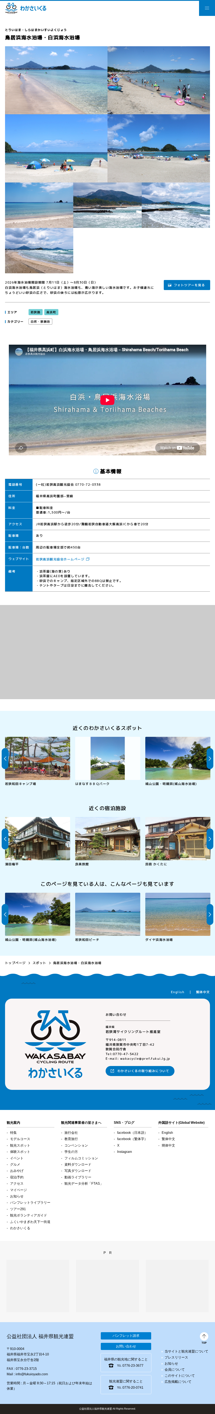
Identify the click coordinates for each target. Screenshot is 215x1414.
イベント (17, 1158)
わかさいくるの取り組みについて (143, 1071)
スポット (39, 963)
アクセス (17, 1183)
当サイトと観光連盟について (186, 1351)
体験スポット (20, 1151)
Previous (5, 758)
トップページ (15, 963)
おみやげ (17, 1171)
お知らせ (17, 1196)
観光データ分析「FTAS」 (83, 1183)
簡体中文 (168, 1145)
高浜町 (51, 312)
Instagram (124, 1151)
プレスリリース (176, 1357)
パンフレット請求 (126, 1335)
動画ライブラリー (77, 1177)
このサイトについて (180, 1375)
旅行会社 (71, 1132)
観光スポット (20, 1145)
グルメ (15, 1164)
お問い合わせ (126, 1346)
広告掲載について (178, 1381)
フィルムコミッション (81, 1158)
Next (210, 758)
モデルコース (20, 1139)
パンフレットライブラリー (30, 1202)
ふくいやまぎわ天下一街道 (30, 1222)
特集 (13, 1132)
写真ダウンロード (77, 1171)
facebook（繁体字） (132, 1139)
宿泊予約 (17, 1177)
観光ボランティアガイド (28, 1215)
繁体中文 (203, 992)
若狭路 (36, 312)
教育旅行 (71, 1139)
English (178, 992)
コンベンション (76, 1145)
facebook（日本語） (132, 1132)
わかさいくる (25, 8)
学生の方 (71, 1151)
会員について (175, 1369)
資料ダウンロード (77, 1164)
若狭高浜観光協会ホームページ (60, 559)
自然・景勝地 (40, 322)
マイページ (18, 1190)
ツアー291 (18, 1209)
